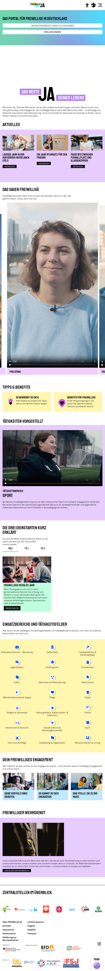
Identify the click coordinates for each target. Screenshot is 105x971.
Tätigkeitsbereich (13, 490)
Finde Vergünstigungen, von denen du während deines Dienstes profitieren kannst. (80, 403)
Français (32, 933)
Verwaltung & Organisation (52, 742)
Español (32, 929)
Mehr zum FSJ (12, 608)
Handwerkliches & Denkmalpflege (87, 653)
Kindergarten (52, 667)
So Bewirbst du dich (27, 397)
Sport (87, 727)
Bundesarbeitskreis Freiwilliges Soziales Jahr (74, 963)
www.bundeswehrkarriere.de (17, 871)
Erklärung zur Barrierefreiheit (10, 939)
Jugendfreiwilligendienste (77, 948)
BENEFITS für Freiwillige (81, 397)
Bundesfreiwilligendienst (52, 948)
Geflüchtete (52, 652)
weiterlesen (10, 167)
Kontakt (7, 925)
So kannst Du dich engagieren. (49, 795)
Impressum (8, 929)
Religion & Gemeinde (17, 712)
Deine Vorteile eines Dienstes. (15, 795)
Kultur (17, 682)
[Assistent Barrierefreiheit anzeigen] (87, 5)
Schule (87, 712)
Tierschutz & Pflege (17, 742)
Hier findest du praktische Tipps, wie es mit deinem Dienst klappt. (31, 402)
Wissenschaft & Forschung (87, 742)
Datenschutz (9, 933)
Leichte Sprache (93, 5)
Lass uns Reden (23, 963)
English (31, 925)
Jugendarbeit (17, 667)
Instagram (99, 944)
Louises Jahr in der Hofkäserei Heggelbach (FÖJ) (16, 157)
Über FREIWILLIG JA (12, 922)
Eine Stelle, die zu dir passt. (85, 795)
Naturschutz (87, 682)
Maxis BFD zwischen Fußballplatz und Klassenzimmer (82, 157)
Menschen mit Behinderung (25, 495)
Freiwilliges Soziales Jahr (19, 585)
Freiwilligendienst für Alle (48, 963)
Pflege (52, 697)
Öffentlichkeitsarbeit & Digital (17, 697)
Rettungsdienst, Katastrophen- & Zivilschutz (52, 714)
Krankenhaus (87, 667)
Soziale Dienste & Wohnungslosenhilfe (52, 729)
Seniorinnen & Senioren (16, 727)
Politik (88, 697)
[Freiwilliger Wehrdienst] (33, 839)
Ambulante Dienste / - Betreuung (17, 652)
